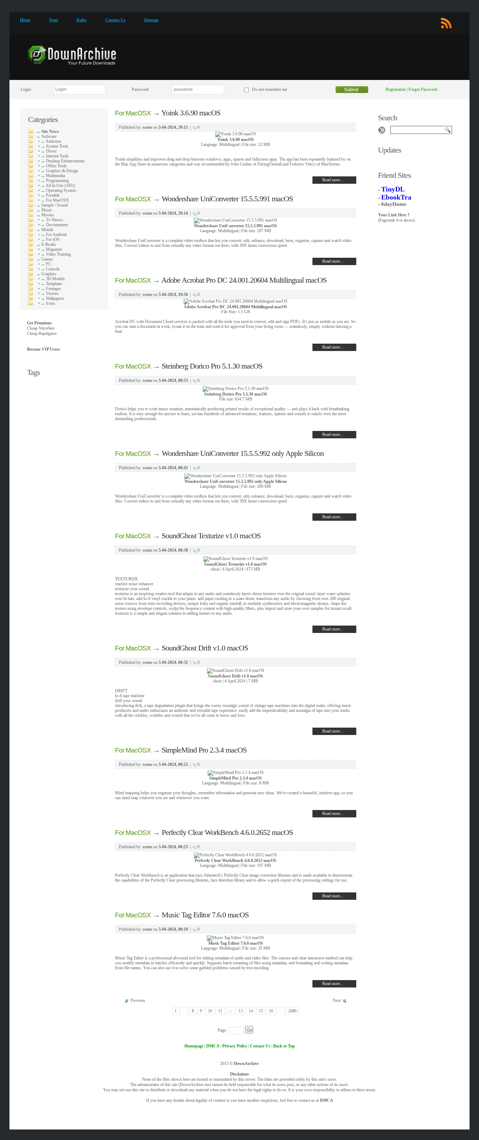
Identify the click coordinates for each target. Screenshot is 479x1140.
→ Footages (51, 288)
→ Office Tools (54, 165)
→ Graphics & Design (59, 170)
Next (337, 1000)
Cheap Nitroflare (41, 328)
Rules (81, 20)
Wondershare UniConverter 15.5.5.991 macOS (227, 198)
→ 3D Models (53, 278)
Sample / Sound (54, 205)
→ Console (50, 269)
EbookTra (396, 197)
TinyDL (393, 189)
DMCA (326, 1100)
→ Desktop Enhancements (63, 160)
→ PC (46, 264)
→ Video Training (56, 254)
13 (240, 1011)
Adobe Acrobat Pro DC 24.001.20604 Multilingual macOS (243, 280)
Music (46, 210)
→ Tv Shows (52, 219)
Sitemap (151, 20)
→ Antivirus (51, 141)
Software (48, 136)
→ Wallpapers (52, 298)
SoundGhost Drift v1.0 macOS (205, 647)
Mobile (47, 229)
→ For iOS (50, 239)
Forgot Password (423, 89)
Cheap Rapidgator (42, 333)
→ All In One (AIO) (58, 185)
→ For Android (54, 234)
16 (271, 1011)
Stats (53, 20)
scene (147, 127)
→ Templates (51, 283)
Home (25, 20)
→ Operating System (58, 190)
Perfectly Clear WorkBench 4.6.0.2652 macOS (227, 832)
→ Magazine (51, 249)
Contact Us (115, 20)
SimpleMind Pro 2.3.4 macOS (204, 750)
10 (210, 1011)
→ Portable (50, 195)
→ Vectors (50, 293)
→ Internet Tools (55, 156)
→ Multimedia (53, 175)
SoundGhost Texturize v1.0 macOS (211, 535)
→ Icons (48, 303)
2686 (292, 1011)
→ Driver (49, 151)
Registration (396, 89)
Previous (137, 1000)
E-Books (48, 244)
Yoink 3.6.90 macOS (190, 112)
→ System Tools (54, 146)
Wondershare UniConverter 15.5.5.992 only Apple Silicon (243, 453)
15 (261, 1011)
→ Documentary (54, 224)
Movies (47, 215)
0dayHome (393, 204)
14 (251, 1011)
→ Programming (55, 180)
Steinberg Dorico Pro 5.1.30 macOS (212, 366)
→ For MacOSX (55, 200)
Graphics (48, 273)
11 (220, 1011)
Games (47, 259)
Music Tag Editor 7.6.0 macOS (205, 914)
